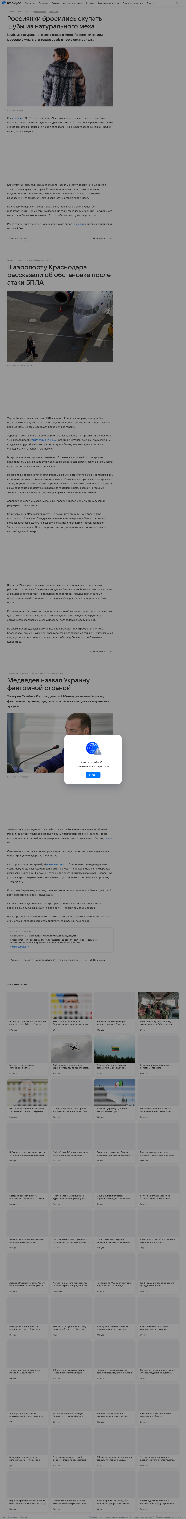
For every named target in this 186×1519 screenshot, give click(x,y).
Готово (93, 775)
